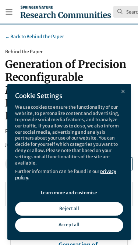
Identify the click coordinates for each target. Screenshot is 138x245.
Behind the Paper (34, 36)
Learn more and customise (69, 192)
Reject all (69, 208)
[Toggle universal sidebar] (9, 12)
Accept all (69, 224)
